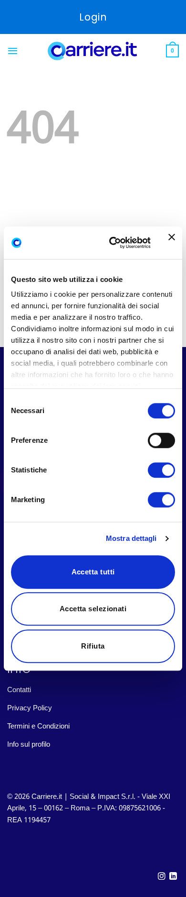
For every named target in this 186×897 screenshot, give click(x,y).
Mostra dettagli (131, 538)
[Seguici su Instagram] (161, 877)
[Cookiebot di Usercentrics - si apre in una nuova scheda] (113, 242)
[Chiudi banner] (171, 243)
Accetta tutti (93, 572)
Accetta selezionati (93, 609)
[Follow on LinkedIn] (173, 877)
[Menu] (12, 50)
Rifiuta (92, 646)
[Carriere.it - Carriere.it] (93, 51)
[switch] (161, 440)
